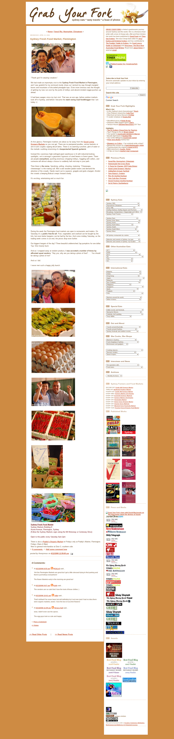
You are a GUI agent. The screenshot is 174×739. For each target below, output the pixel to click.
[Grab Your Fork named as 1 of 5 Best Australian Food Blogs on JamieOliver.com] (114, 517)
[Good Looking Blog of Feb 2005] (129, 682)
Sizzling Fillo (127, 136)
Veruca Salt (58, 608)
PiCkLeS (56, 569)
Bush (136, 111)
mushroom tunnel (130, 138)
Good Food (134, 36)
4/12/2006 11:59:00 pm (60, 553)
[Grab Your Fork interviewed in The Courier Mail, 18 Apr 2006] (112, 616)
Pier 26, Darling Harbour (117, 176)
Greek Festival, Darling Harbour (120, 181)
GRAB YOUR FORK (113, 29)
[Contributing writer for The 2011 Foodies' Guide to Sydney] (128, 479)
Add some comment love (56, 549)
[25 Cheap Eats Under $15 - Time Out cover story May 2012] (113, 433)
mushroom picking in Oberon (128, 134)
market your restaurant (129, 151)
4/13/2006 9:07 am (43, 586)
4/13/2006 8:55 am (43, 569)
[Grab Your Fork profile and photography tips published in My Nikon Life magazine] (114, 527)
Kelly (55, 586)
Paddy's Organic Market (53, 542)
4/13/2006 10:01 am (43, 596)
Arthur (131, 115)
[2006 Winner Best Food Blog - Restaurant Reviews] (114, 674)
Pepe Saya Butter (114, 140)
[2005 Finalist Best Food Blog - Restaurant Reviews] (131, 674)
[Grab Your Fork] (87, 25)
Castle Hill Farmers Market (124, 387)
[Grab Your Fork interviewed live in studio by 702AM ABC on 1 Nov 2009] (112, 563)
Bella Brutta (126, 121)
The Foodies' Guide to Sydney (117, 43)
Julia (56, 596)
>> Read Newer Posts (64, 634)
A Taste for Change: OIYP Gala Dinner (122, 166)
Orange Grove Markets (121, 403)
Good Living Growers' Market (119, 169)
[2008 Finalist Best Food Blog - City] (114, 665)
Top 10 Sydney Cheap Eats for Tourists (122, 130)
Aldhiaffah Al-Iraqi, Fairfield (118, 171)
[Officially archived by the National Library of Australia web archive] (115, 633)
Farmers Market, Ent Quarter (124, 393)
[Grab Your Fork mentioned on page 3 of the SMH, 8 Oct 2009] (116, 566)
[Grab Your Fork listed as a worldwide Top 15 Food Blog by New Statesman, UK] (115, 529)
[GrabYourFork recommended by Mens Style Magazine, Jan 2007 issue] (114, 605)
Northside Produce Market (122, 389)
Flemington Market (120, 399)
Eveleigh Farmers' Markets (123, 395)
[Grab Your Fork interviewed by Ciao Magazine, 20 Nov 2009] (110, 555)
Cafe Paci (130, 113)
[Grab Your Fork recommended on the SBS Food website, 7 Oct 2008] (110, 596)
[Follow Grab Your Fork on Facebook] (110, 71)
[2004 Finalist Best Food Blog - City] (114, 682)
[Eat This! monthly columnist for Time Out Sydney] (128, 433)
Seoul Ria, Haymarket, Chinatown (68, 32)
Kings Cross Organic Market (123, 401)
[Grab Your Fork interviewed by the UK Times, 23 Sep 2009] (113, 569)
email (114, 50)
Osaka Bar (127, 117)
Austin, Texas (125, 149)
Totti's (131, 123)
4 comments (37, 549)
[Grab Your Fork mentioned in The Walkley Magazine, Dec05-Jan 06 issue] (113, 625)
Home (50, 32)
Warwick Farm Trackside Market (125, 406)
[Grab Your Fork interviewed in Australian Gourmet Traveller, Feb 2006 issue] (111, 621)
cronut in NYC (132, 147)
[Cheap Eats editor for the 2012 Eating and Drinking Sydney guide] (113, 456)
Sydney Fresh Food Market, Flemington (53, 39)
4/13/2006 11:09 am (43, 608)
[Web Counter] (110, 706)
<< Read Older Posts (38, 634)
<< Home (35, 625)
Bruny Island (129, 132)
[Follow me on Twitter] (107, 64)
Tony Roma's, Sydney (116, 173)
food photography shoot (134, 145)
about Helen (138, 48)
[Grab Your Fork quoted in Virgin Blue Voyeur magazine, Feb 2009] (113, 583)
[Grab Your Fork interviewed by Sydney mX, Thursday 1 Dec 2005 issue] (111, 630)
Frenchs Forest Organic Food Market (127, 408)
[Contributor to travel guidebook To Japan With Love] (129, 502)
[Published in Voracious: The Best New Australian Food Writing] (113, 479)
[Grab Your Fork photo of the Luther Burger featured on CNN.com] (111, 546)
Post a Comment (40, 622)
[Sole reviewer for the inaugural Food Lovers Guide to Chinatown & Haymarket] (112, 502)
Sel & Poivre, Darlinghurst (118, 183)
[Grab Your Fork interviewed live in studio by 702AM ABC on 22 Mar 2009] (112, 577)
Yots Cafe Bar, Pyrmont (117, 178)
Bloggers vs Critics (114, 143)
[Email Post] (71, 553)
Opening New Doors (126, 124)
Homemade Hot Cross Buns (119, 164)
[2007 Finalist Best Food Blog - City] (131, 665)
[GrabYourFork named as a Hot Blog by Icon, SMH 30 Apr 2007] (118, 602)
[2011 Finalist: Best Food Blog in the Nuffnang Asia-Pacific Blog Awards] (114, 657)
